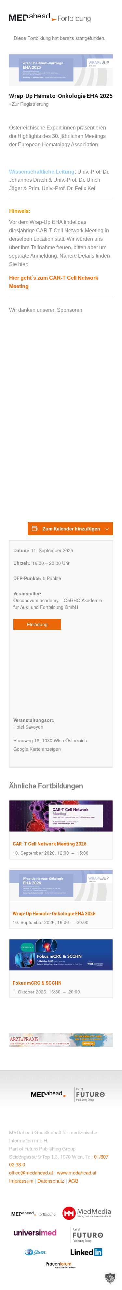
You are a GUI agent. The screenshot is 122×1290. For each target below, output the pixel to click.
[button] (110, 1278)
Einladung (37, 624)
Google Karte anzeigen (37, 749)
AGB (73, 1180)
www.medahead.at (76, 1172)
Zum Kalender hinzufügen (71, 528)
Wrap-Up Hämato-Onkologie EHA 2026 (54, 913)
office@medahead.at (31, 1172)
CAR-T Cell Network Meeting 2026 (49, 843)
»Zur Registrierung (28, 103)
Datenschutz (50, 1180)
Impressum (21, 1180)
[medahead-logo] (50, 14)
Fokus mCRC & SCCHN (37, 983)
